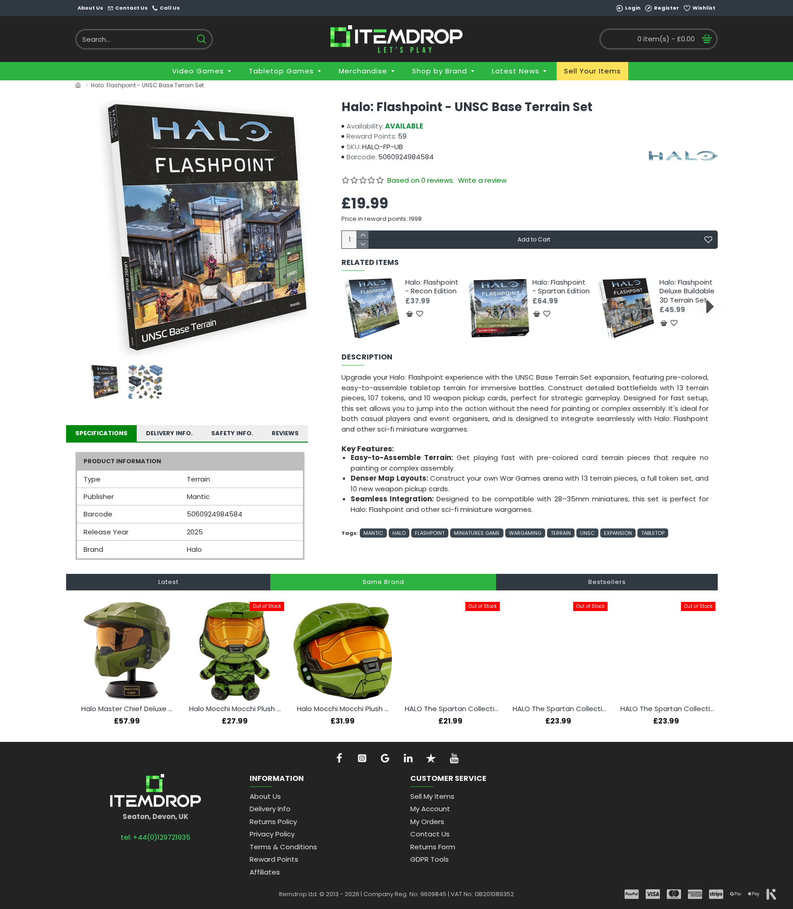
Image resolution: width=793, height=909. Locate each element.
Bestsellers (607, 582)
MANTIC (373, 533)
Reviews (285, 433)
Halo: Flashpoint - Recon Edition (431, 287)
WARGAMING (525, 533)
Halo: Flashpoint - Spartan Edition (561, 287)
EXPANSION (618, 533)
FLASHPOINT (430, 533)
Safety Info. (232, 433)
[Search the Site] (201, 39)
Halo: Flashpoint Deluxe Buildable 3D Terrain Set (687, 291)
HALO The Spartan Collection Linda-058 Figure (452, 708)
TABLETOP (653, 533)
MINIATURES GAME (477, 533)
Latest (168, 582)
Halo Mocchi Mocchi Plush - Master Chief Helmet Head (344, 708)
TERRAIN (561, 533)
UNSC (587, 533)
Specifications (101, 433)
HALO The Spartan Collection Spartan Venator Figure (667, 708)
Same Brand (383, 582)
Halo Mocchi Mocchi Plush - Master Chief (236, 708)
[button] (349, 306)
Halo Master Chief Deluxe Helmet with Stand (128, 708)
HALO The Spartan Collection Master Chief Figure (560, 708)
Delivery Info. (169, 433)
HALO (399, 533)
